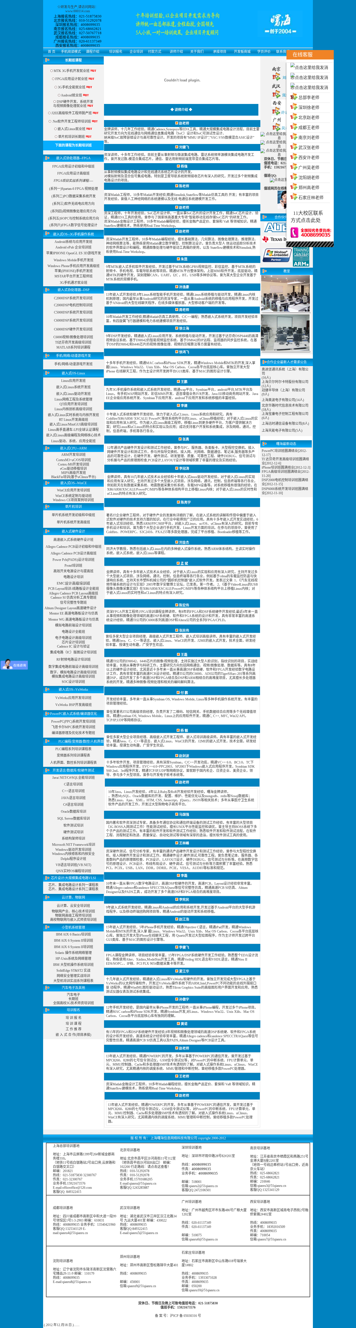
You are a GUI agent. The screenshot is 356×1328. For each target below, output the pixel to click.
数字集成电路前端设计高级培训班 (73, 667)
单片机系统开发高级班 (73, 522)
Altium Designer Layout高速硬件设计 (70, 608)
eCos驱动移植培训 (73, 469)
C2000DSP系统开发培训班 (73, 298)
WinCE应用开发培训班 (73, 490)
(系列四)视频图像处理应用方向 (73, 211)
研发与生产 (69, 7)
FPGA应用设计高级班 (73, 173)
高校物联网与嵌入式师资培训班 (73, 920)
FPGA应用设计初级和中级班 (73, 166)
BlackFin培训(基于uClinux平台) (73, 477)
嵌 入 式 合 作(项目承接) (73, 1035)
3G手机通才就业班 (73, 283)
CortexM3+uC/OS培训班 (73, 460)
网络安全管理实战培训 (73, 976)
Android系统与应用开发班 (73, 242)
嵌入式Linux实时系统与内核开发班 (73, 415)
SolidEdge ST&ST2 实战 (73, 971)
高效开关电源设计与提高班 (73, 571)
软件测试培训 (73, 825)
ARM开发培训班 (73, 455)
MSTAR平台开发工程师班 (74, 276)
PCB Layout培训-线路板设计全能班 (73, 589)
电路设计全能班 (73, 632)
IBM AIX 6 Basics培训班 (73, 934)
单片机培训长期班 (71, 137)
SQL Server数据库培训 (73, 818)
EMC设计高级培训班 (73, 583)
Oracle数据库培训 (73, 812)
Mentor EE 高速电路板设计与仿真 (73, 613)
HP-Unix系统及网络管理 (73, 959)
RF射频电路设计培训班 (73, 659)
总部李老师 (308, 97)
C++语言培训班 (73, 791)
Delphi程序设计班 (73, 859)
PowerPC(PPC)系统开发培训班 (73, 721)
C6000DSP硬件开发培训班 (73, 329)
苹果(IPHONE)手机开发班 (74, 271)
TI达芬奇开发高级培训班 (73, 342)
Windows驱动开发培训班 (73, 850)
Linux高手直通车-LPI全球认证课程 (73, 430)
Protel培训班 (73, 566)
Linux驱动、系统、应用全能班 (73, 441)
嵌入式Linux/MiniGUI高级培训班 (73, 424)
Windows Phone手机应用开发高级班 (74, 266)
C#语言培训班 (73, 805)
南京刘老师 (308, 137)
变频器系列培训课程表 (73, 755)
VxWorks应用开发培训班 (73, 698)
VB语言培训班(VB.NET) (73, 865)
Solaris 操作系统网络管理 (73, 953)
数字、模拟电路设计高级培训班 (73, 672)
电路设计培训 (73, 577)
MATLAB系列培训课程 (73, 347)
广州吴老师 (308, 167)
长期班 (73, 999)
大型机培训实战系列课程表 (73, 981)
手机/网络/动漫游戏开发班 (73, 364)
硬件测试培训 (73, 832)
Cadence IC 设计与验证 (73, 646)
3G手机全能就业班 (71, 87)
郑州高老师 (308, 187)
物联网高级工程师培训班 (73, 915)
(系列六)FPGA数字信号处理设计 (73, 225)
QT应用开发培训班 (73, 404)
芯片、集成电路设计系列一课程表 (73, 885)
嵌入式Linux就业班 (71, 129)
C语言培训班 (73, 784)
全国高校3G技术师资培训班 (73, 1003)
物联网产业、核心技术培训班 (73, 911)
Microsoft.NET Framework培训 (73, 845)
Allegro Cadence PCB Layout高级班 (73, 593)
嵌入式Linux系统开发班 (73, 387)
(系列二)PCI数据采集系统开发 (73, 196)
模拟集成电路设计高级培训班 (73, 676)
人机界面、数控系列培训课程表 (73, 763)
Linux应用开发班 (73, 381)
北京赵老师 (308, 117)
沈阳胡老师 (308, 177)
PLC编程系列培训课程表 (73, 749)
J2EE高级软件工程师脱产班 (71, 113)
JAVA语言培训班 (73, 798)
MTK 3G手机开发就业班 (71, 71)
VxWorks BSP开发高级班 (73, 705)
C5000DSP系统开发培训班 (73, 312)
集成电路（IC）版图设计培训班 (73, 652)
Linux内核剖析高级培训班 (73, 409)
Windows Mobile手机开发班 (73, 260)
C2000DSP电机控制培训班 (73, 305)
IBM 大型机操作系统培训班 (73, 965)
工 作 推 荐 (73, 1029)
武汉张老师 (308, 147)
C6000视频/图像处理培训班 (73, 337)
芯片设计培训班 (73, 642)
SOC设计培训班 (73, 682)
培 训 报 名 (73, 1018)
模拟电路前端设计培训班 (73, 625)
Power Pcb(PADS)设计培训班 (74, 560)
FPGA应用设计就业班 (71, 79)
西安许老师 (308, 157)
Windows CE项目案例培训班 (73, 500)
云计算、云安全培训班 (73, 906)
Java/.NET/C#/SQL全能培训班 (73, 778)
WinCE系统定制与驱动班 (73, 496)
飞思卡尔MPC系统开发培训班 (73, 727)
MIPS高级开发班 (73, 473)
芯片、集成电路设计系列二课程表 (73, 889)
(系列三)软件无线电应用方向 (73, 204)
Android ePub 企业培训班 (73, 247)
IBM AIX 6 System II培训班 (73, 940)
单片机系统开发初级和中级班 (73, 515)
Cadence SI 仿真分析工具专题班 (74, 598)
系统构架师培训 (73, 838)
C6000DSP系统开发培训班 (73, 320)
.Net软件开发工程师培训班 (71, 121)
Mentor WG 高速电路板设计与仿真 (73, 619)
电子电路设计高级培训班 (73, 638)
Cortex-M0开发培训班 (73, 464)
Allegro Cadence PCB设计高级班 (74, 553)
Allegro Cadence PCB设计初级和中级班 (74, 547)
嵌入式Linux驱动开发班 (73, 394)
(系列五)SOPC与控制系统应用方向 (73, 218)
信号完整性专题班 (73, 603)
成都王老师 (308, 127)
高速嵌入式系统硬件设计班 (73, 540)
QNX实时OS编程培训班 (73, 871)
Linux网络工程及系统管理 (73, 399)
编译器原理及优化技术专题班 (73, 733)
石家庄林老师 (310, 197)
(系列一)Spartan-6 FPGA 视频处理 (73, 189)
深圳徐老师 (308, 107)
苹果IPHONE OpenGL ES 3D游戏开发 (73, 253)
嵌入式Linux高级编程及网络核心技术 (73, 435)
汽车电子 (73, 995)
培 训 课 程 (73, 1024)
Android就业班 (71, 95)
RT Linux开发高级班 (73, 420)
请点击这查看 (157, 1167)
